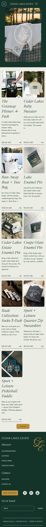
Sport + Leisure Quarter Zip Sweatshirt (33, 318)
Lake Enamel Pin (33, 179)
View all (23, 426)
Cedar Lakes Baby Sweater (34, 106)
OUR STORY (5, 479)
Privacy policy (8, 521)
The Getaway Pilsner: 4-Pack (10, 109)
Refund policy (21, 521)
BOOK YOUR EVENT (9, 493)
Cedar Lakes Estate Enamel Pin (12, 247)
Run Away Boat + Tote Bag (11, 182)
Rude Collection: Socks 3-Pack (12, 315)
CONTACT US (6, 484)
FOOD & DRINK (7, 461)
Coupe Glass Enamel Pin (33, 245)
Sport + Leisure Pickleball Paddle (9, 388)
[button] (4, 4)
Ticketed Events (8, 465)
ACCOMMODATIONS (9, 451)
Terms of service (36, 521)
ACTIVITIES (5, 456)
